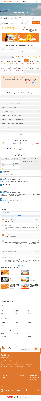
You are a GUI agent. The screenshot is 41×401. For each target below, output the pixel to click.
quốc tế (16, 333)
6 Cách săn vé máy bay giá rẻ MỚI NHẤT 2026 (14, 278)
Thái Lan (16, 322)
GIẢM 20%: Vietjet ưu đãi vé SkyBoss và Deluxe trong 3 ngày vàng (35, 285)
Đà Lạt (15, 313)
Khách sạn (4, 373)
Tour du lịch (5, 375)
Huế (28, 310)
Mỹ (15, 324)
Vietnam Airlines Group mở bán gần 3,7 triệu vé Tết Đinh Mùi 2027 (34, 271)
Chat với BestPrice (34, 80)
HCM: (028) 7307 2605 (28, 85)
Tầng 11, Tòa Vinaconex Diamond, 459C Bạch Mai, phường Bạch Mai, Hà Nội (14, 364)
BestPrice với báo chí (33, 375)
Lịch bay (29, 336)
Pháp (29, 324)
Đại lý (2, 335)
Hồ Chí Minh (16, 308)
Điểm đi (5, 17)
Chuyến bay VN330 (6, 192)
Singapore (29, 322)
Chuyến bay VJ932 (6, 185)
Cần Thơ (16, 311)
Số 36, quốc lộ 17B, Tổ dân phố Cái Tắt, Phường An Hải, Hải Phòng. (13, 366)
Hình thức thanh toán (33, 373)
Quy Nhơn (29, 313)
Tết (28, 333)
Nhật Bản (29, 321)
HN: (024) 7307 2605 (27, 83)
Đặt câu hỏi (20, 215)
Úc (1, 324)
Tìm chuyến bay (35, 22)
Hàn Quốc (16, 321)
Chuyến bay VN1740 (6, 172)
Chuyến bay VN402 (6, 179)
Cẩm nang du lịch (33, 379)
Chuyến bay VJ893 (6, 200)
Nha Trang (3, 310)
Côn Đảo (29, 311)
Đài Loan (3, 322)
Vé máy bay (17, 1)
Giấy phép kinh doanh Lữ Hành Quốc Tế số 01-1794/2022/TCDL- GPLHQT (13, 369)
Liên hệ (20, 373)
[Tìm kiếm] (39, 1)
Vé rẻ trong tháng (4, 336)
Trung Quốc (3, 321)
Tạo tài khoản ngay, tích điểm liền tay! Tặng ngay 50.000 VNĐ (15, 285)
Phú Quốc (16, 310)
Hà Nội (2, 308)
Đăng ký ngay (36, 349)
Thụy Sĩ (15, 325)
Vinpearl (4, 377)
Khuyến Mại (30, 335)
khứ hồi (16, 336)
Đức (2, 325)
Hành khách (26, 21)
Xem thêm (20, 134)
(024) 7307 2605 (30, 364)
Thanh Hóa (3, 313)
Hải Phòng (3, 311)
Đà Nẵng (29, 308)
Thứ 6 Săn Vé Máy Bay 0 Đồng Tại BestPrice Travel (14, 271)
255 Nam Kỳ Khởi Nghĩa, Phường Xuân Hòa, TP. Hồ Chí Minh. (12, 362)
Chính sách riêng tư (22, 375)
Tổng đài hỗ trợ (28, 80)
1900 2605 (27, 80)
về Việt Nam (16, 335)
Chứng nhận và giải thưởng (34, 377)
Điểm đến (19, 17)
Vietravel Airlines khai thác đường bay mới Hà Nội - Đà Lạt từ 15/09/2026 (34, 279)
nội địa (2, 333)
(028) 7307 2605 (25, 362)
